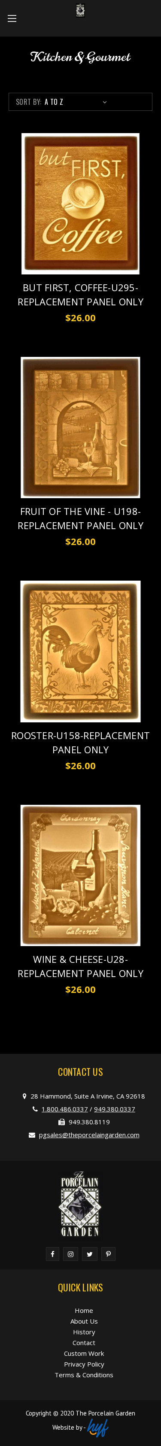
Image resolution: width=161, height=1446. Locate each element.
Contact (84, 1342)
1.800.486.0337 (65, 1109)
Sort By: (29, 102)
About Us (84, 1321)
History (84, 1331)
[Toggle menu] (12, 18)
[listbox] (77, 101)
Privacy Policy (84, 1364)
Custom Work (84, 1353)
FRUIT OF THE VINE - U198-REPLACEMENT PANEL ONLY (80, 518)
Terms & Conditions (84, 1374)
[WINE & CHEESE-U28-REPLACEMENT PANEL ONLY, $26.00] (80, 875)
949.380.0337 (114, 1109)
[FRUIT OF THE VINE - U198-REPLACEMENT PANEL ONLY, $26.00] (80, 427)
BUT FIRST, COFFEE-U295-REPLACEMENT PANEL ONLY (80, 294)
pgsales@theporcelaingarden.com (89, 1134)
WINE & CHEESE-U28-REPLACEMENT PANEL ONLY (80, 966)
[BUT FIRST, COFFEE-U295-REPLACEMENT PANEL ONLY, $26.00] (80, 203)
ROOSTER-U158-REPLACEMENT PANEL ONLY (80, 742)
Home (84, 1310)
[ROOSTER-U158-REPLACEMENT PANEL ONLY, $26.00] (80, 651)
